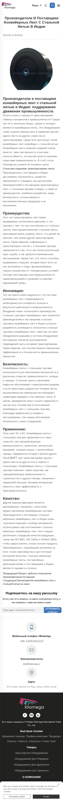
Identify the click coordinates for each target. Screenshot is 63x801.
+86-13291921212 (31, 641)
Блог (53, 741)
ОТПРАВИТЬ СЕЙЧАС (52, 610)
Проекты (12, 741)
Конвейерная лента (14, 148)
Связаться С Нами (39, 741)
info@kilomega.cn (31, 664)
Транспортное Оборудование (31, 753)
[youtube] (31, 715)
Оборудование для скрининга (31, 770)
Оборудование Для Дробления (31, 764)
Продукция (55, 736)
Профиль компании (36, 736)
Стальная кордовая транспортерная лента (29, 168)
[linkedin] (38, 715)
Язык (35, 5)
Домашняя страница (13, 736)
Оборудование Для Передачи (31, 758)
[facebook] (25, 715)
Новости (22, 741)
